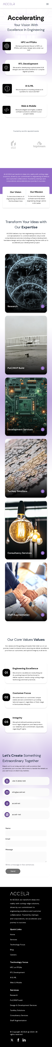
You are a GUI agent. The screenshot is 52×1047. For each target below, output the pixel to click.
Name (8, 828)
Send (13, 871)
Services (13, 939)
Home (12, 934)
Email (8, 839)
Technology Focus (17, 944)
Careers (13, 955)
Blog (12, 950)
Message (9, 849)
